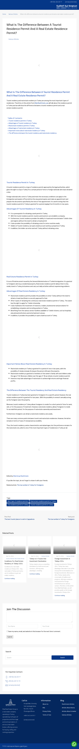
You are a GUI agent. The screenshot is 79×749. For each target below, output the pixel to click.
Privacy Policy (47, 711)
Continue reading (10, 578)
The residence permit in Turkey (18, 504)
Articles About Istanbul (69, 711)
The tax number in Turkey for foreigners (30, 485)
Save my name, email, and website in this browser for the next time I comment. (34, 631)
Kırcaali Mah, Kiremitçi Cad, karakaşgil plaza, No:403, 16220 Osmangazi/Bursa (30, 707)
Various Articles (13, 14)
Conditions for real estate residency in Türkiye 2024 (14, 562)
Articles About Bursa (68, 707)
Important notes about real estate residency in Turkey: (27, 130)
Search (62, 657)
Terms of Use (47, 715)
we (47, 103)
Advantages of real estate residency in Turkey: (24, 128)
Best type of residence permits (18, 501)
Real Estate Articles (19, 558)
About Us (45, 704)
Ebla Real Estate (40, 103)
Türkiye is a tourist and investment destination (38, 560)
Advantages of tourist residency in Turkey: (23, 123)
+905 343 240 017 (29, 715)
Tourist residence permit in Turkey (41, 504)
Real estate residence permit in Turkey (43, 501)
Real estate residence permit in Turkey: (22, 125)
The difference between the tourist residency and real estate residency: (33, 133)
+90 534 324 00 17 (15, 676)
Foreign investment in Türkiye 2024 (62, 560)
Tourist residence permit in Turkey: (20, 121)
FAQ (44, 707)
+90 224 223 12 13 (14, 680)
